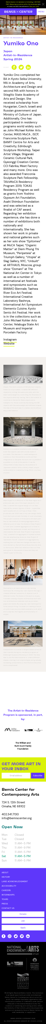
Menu (41, 11)
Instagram (10, 339)
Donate (23, 914)
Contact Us (8, 908)
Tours (5, 899)
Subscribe (37, 775)
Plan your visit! (34, 6)
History (6, 877)
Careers (6, 890)
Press (5, 904)
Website (9, 343)
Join (23, 921)
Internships (8, 895)
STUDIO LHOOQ (36, 1021)
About (5, 872)
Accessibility (9, 886)
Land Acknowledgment (15, 881)
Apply (23, 927)
